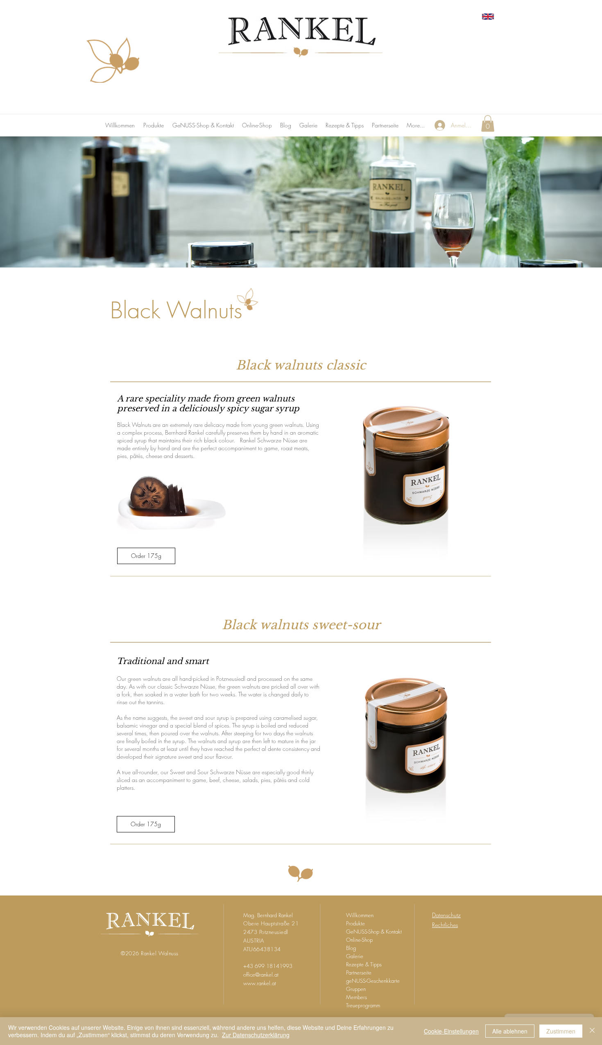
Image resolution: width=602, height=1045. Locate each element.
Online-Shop (359, 939)
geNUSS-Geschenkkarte (373, 980)
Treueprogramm (363, 1005)
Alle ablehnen (509, 1031)
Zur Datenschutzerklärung (256, 1035)
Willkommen (359, 915)
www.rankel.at (259, 983)
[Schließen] (592, 1031)
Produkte (355, 923)
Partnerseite (358, 972)
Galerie (354, 956)
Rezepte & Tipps (364, 964)
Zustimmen (560, 1031)
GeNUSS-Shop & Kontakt (374, 931)
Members (356, 997)
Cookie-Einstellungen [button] (451, 1031)
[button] (488, 123)
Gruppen (356, 989)
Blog (351, 948)
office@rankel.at (260, 974)
